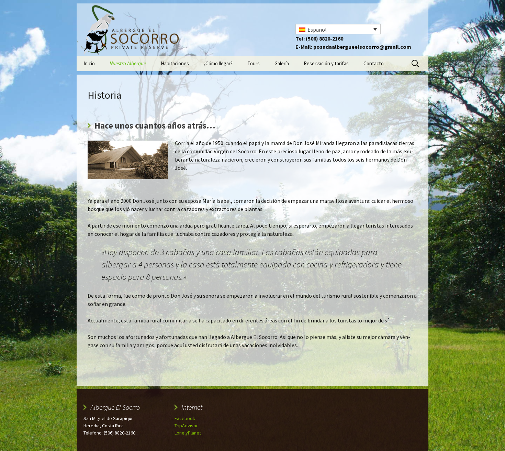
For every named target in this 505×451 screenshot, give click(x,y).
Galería (281, 63)
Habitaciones (175, 63)
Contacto (373, 63)
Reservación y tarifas (326, 63)
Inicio (89, 63)
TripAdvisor (186, 425)
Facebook (185, 418)
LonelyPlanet (188, 433)
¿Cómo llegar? (218, 63)
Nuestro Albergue (128, 63)
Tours (253, 63)
